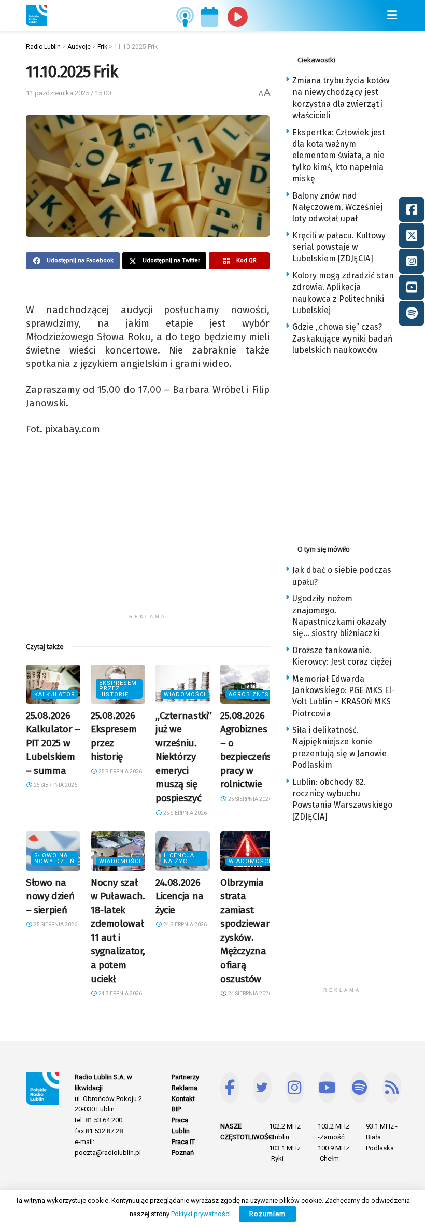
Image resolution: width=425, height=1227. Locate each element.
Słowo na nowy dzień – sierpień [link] (50, 896)
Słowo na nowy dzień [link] (54, 858)
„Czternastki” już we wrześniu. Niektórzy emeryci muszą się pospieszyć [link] (183, 757)
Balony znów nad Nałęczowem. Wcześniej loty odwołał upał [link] (337, 207)
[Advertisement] (148, 536)
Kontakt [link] (183, 1099)
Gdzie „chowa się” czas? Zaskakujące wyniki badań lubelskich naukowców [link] (342, 338)
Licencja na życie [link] (179, 858)
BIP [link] (176, 1109)
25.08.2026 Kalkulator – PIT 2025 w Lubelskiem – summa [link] (53, 743)
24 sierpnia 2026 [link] (119, 993)
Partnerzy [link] (185, 1077)
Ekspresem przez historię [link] (118, 689)
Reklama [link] (184, 1088)
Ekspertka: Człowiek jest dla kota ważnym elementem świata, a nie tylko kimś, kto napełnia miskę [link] (338, 156)
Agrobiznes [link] (249, 694)
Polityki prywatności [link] (201, 1214)
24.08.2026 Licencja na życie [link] (179, 896)
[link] (36, 15)
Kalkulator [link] (54, 694)
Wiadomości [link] (185, 694)
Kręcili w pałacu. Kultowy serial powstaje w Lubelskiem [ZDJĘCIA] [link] (339, 247)
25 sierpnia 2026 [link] (55, 785)
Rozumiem (267, 1214)
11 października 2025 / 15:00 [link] (68, 93)
